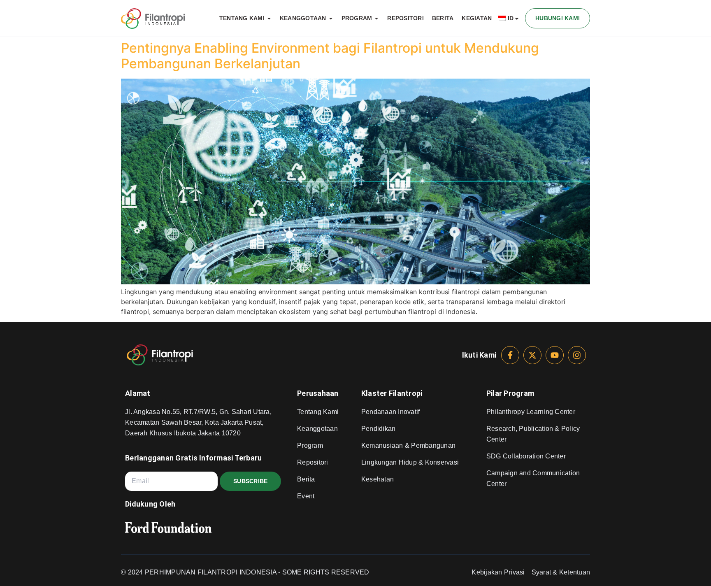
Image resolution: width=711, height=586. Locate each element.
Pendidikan (378, 428)
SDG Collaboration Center (526, 456)
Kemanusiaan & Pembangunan (408, 445)
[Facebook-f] (510, 355)
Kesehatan (377, 479)
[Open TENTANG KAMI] (269, 18)
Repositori (312, 462)
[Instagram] (577, 355)
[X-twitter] (532, 355)
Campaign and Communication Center (533, 478)
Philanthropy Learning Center (530, 411)
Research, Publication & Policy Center (533, 434)
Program (310, 445)
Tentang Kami (318, 411)
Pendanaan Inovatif (390, 411)
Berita (306, 479)
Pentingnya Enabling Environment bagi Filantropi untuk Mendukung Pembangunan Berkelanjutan (330, 56)
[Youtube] (555, 355)
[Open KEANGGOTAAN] (330, 18)
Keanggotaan (317, 428)
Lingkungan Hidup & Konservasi (410, 462)
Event (305, 496)
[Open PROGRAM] (376, 18)
